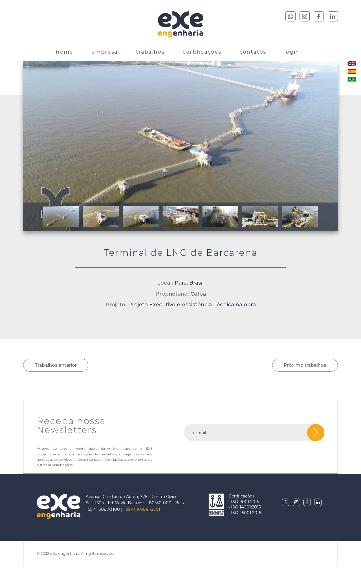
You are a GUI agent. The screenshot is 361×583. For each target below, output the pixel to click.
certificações (201, 51)
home (64, 51)
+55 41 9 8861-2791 (142, 509)
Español (351, 71)
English (351, 63)
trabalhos (150, 51)
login (292, 51)
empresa (104, 51)
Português (351, 79)
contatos (252, 51)
